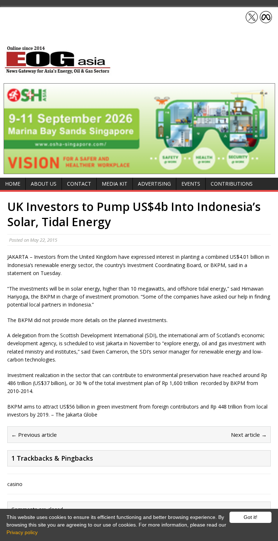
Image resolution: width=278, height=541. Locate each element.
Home (12, 183)
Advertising (154, 183)
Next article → (249, 434)
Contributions (232, 183)
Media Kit (114, 183)
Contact (79, 183)
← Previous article (34, 434)
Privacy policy (22, 532)
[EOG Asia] (58, 71)
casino (14, 484)
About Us (43, 183)
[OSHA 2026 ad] (139, 169)
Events (190, 183)
